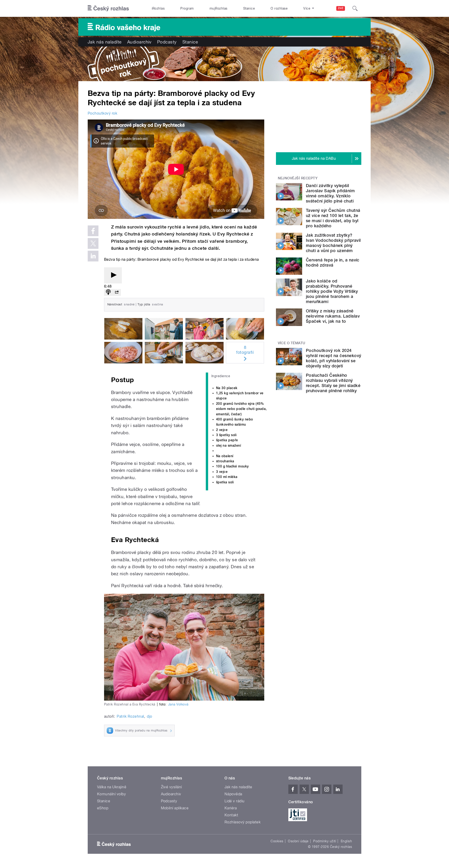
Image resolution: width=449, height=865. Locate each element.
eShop (102, 808)
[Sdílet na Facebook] (93, 230)
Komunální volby (111, 794)
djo (149, 716)
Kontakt (231, 815)
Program (187, 8)
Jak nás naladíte (105, 41)
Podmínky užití (324, 841)
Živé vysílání (171, 787)
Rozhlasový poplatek (242, 822)
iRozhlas (158, 8)
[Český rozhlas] (108, 8)
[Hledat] (355, 8)
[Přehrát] (113, 275)
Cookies (277, 841)
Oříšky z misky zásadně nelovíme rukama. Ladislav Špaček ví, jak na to (333, 316)
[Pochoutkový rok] (224, 64)
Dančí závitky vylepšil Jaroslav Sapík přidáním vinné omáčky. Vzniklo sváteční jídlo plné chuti (330, 193)
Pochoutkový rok (102, 113)
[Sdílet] (116, 292)
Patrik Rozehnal (130, 716)
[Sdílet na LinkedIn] (93, 256)
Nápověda (233, 794)
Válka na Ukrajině (111, 787)
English (346, 841)
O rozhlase (279, 8)
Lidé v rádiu (234, 801)
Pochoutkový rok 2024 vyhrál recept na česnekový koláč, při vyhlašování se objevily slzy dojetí (333, 358)
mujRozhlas (219, 8)
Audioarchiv (139, 41)
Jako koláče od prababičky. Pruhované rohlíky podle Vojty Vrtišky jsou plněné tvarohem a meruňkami (332, 291)
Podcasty (167, 41)
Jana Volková (178, 704)
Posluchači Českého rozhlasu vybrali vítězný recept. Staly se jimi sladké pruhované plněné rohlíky (333, 383)
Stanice (249, 8)
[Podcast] (108, 292)
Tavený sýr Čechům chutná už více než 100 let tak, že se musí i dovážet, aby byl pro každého (333, 218)
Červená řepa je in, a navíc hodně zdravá (332, 262)
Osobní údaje (298, 841)
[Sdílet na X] (93, 243)
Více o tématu (291, 343)
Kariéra (230, 808)
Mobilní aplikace (175, 808)
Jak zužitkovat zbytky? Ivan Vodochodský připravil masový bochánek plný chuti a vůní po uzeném (333, 243)
